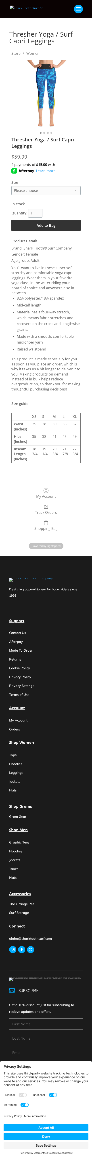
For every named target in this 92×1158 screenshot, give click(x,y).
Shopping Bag (46, 528)
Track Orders (46, 512)
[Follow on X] (30, 949)
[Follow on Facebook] (21, 949)
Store (16, 53)
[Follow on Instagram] (12, 949)
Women (33, 53)
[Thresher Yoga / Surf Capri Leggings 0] (46, 95)
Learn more (46, 170)
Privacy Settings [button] (21, 686)
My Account (46, 496)
